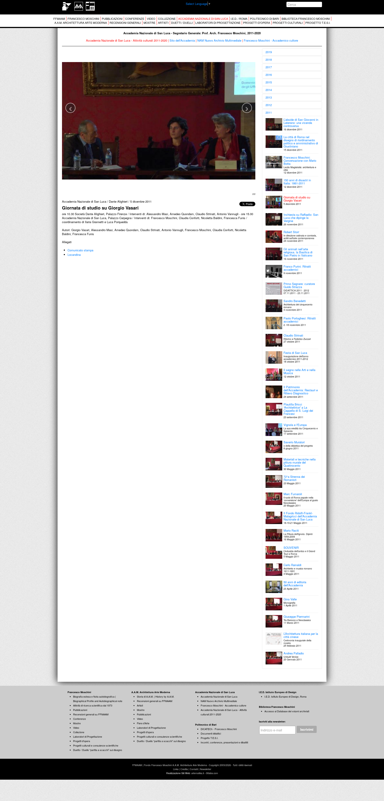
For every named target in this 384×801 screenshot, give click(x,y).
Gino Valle (290, 599)
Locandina (74, 254)
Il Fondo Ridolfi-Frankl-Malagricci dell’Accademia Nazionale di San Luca (300, 516)
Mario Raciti (291, 530)
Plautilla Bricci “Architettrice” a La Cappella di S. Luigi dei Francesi (298, 409)
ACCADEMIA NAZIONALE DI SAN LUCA (203, 19)
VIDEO (151, 19)
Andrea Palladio (294, 653)
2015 (269, 82)
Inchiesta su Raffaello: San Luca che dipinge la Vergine (301, 217)
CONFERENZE (134, 19)
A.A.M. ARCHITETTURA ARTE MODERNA (80, 23)
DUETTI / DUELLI (182, 23)
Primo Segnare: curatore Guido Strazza (299, 285)
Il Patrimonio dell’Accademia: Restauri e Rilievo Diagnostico (301, 390)
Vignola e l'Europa (295, 425)
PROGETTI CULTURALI (288, 23)
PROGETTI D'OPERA (256, 23)
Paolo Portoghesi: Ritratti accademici (300, 319)
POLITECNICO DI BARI (264, 19)
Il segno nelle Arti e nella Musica (299, 371)
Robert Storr (291, 232)
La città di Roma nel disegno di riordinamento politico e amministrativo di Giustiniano (301, 141)
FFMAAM (59, 19)
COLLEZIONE (167, 19)
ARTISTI (163, 23)
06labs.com (212, 773)
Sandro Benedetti (295, 301)
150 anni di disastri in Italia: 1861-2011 (297, 181)
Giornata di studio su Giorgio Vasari (297, 198)
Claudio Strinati (293, 335)
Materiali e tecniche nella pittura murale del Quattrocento (300, 462)
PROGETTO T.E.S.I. (317, 23)
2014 (269, 90)
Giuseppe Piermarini (297, 616)
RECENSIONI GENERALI (125, 23)
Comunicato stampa (80, 250)
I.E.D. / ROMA (239, 19)
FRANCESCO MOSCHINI (83, 19)
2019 (269, 52)
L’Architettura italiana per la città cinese (301, 635)
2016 (269, 75)
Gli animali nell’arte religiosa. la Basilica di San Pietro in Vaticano (298, 252)
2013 (269, 97)
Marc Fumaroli (293, 494)
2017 (269, 67)
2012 (269, 105)
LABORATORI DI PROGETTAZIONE (217, 23)
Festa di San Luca (295, 353)
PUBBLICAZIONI (112, 19)
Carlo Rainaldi (292, 565)
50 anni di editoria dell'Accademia (295, 583)
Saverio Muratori (294, 442)
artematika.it (197, 773)
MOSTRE (149, 23)
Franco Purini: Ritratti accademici (297, 268)
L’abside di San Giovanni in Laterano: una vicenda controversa (301, 122)
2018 (269, 59)
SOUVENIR (291, 547)
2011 (269, 112)
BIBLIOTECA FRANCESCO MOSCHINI (306, 19)
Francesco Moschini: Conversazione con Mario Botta (300, 160)
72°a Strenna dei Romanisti (294, 478)
